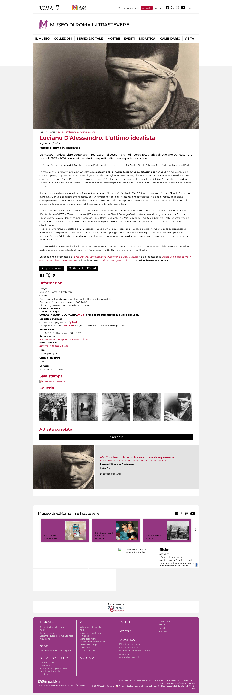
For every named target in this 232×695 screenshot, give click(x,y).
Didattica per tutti (128, 647)
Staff (42, 630)
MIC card (84, 635)
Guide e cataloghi (89, 644)
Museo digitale (90, 38)
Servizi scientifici (54, 658)
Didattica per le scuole (130, 644)
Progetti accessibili (129, 657)
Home (42, 132)
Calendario (170, 38)
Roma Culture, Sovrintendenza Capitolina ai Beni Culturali (105, 256)
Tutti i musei (129, 8)
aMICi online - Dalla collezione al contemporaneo (137, 457)
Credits (160, 686)
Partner (163, 631)
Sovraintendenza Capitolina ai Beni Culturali (64, 339)
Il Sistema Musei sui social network (104, 536)
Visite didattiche (88, 638)
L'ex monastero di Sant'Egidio (55, 650)
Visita (189, 38)
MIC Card (69, 325)
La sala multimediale (51, 671)
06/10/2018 (176, 560)
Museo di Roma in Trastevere (89, 25)
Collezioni (63, 38)
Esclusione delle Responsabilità (141, 686)
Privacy (122, 686)
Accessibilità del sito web (177, 686)
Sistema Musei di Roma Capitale (56, 635)
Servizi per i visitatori (90, 633)
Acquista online (51, 268)
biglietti (72, 322)
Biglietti (84, 630)
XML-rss (192, 687)
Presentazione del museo (53, 627)
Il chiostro (45, 674)
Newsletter (45, 638)
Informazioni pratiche (91, 627)
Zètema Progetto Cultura (117, 260)
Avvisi (162, 628)
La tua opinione (88, 650)
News (162, 624)
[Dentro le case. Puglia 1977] (84, 411)
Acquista (146, 8)
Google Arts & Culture (153, 537)
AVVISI (81, 314)
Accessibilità (86, 647)
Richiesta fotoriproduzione (53, 668)
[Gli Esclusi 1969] (116, 414)
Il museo (42, 38)
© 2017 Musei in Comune (103, 686)
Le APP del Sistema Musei (52, 537)
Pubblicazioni (47, 662)
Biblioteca (45, 665)
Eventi (129, 38)
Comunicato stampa (53, 381)
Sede (44, 646)
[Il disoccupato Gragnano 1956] (53, 411)
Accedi (158, 8)
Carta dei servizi (48, 633)
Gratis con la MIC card (82, 268)
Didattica (147, 38)
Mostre (113, 38)
